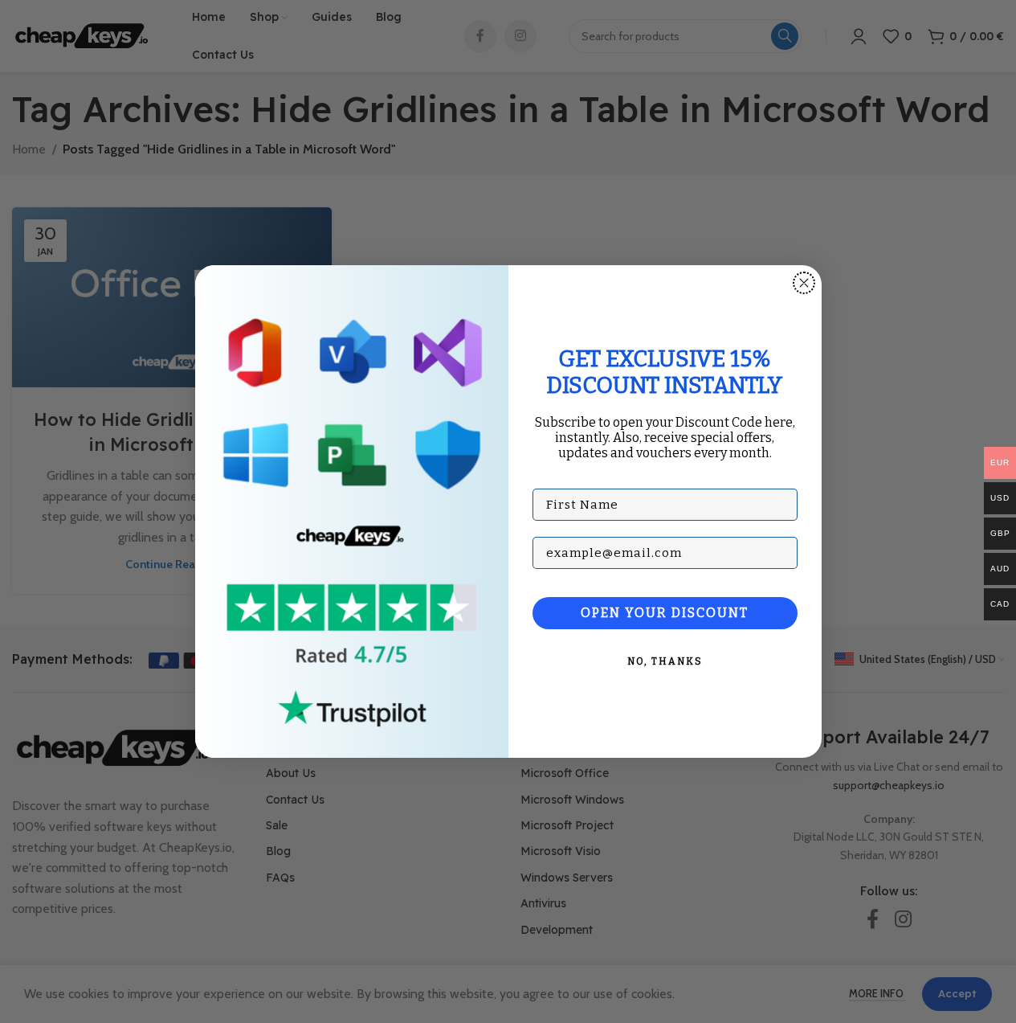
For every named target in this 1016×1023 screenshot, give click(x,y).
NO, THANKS (665, 661)
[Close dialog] (804, 283)
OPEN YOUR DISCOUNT (665, 612)
